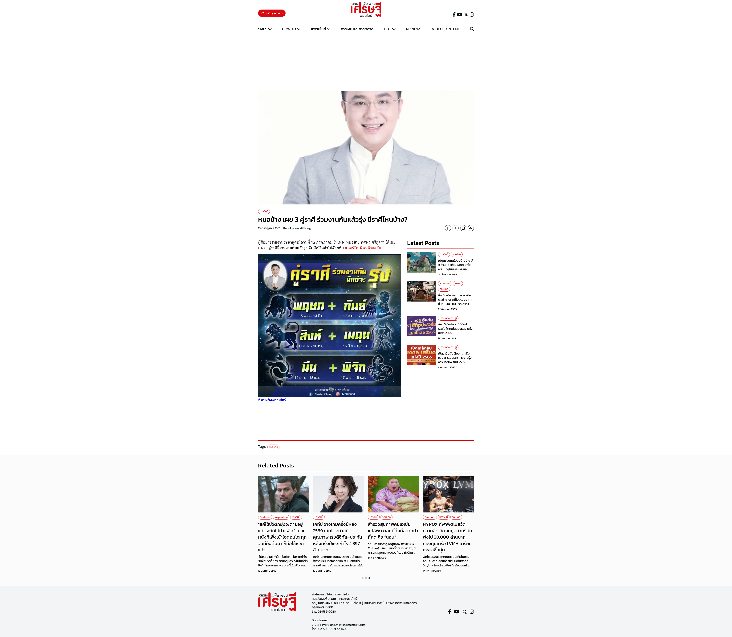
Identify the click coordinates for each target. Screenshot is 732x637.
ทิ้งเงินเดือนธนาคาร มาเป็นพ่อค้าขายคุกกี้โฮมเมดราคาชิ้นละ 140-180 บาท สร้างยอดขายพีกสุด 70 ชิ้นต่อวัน (455, 301)
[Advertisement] (366, 61)
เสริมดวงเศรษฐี (448, 318)
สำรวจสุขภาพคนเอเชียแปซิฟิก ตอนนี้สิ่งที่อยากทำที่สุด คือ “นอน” (393, 530)
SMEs (262, 29)
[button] (363, 578)
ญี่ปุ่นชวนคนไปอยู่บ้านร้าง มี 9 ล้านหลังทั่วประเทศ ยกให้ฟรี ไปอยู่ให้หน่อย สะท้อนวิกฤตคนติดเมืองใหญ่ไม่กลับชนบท (456, 269)
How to (289, 29)
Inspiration (281, 517)
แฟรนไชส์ (318, 29)
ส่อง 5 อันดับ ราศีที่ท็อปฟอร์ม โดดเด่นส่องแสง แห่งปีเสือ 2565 (455, 328)
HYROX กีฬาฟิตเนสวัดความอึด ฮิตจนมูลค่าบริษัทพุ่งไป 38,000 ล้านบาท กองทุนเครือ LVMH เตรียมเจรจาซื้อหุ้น (447, 537)
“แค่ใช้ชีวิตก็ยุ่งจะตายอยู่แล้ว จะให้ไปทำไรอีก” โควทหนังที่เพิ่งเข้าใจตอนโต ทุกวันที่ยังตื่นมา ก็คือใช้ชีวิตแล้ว (282, 537)
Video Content (446, 29)
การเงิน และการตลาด (357, 29)
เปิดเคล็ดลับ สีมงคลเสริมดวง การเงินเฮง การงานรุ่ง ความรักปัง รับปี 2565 (455, 357)
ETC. (387, 29)
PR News (413, 29)
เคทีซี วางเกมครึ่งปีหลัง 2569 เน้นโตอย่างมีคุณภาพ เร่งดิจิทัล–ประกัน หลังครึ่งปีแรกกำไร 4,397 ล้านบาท (337, 537)
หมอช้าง (273, 447)
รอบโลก (456, 254)
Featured (445, 284)
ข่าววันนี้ (264, 211)
